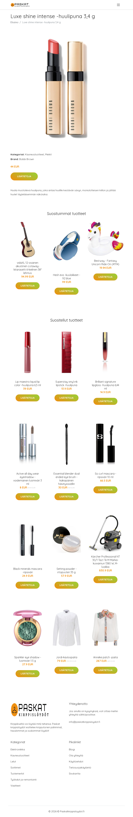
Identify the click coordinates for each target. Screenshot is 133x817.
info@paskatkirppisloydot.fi (84, 721)
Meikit (48, 154)
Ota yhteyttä (76, 755)
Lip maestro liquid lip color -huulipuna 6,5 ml (27, 383)
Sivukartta (74, 773)
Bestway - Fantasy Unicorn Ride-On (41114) (105, 262)
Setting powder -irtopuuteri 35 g (67, 570)
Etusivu (14, 22)
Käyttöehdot (76, 761)
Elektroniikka (18, 749)
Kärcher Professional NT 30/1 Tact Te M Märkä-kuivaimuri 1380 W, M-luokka (105, 561)
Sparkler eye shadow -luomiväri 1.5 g (27, 659)
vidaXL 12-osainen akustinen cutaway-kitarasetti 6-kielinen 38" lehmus (28, 268)
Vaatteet (15, 785)
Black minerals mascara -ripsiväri (27, 570)
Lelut (13, 761)
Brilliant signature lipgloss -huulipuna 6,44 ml (105, 385)
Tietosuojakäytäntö (80, 767)
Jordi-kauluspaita (66, 657)
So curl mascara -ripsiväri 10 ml (105, 475)
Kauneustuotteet (34, 154)
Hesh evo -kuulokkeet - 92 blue (66, 276)
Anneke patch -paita (105, 657)
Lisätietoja (24, 176)
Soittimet (16, 767)
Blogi (72, 749)
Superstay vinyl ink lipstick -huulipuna (66, 383)
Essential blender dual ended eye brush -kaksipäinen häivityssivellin (67, 479)
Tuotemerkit (17, 773)
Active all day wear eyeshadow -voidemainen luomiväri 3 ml (27, 479)
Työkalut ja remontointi (23, 779)
